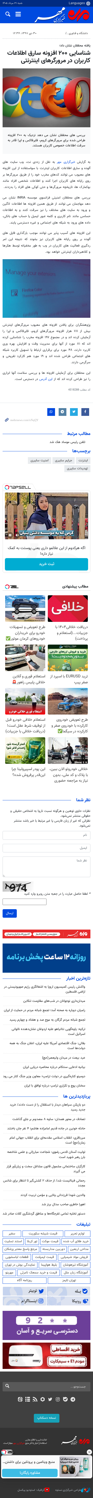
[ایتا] (20, 1400)
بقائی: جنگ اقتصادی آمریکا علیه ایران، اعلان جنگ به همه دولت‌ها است (47, 1046)
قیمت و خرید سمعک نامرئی (38, 1272)
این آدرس (45, 379)
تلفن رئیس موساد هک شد (67, 442)
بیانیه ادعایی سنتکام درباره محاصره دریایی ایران (54, 1067)
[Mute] (17, 535)
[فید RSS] (35, 1400)
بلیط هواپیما (49, 1264)
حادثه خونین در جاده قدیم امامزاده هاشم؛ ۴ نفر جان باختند (46, 1128)
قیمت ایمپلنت (44, 1257)
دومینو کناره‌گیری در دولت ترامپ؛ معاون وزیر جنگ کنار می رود (44, 1076)
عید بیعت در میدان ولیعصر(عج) (63, 1057)
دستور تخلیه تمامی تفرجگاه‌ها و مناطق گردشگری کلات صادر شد (44, 1213)
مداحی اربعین (79, 1249)
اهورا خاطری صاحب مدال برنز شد (63, 1204)
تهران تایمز (69, 1280)
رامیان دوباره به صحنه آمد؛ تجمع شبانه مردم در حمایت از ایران (44, 1010)
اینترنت (83, 460)
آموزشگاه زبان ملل (76, 1272)
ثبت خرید (46, 564)
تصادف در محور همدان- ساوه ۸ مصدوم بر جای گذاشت (48, 1119)
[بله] (65, 1400)
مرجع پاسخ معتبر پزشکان (20, 1249)
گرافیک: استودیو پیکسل (31, 1490)
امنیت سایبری (39, 460)
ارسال (9, 913)
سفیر (12, 1233)
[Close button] (89, 1452)
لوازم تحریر (77, 1233)
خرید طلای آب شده (76, 1241)
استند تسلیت (13, 1241)
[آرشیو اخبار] (27, 1400)
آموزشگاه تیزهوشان (75, 1264)
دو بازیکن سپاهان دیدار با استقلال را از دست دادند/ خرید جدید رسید (47, 1107)
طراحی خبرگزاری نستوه (68, 1490)
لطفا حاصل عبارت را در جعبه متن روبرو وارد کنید (57, 894)
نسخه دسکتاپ (46, 1418)
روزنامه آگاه (24, 1280)
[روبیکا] (43, 1400)
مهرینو (9, 1272)
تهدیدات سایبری (77, 468)
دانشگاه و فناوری (78, 33)
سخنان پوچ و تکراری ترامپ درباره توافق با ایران (54, 1085)
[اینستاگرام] (58, 1400)
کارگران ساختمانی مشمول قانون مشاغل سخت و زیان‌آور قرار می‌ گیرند (45, 1169)
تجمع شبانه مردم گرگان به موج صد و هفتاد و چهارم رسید (47, 1020)
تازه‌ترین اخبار (78, 978)
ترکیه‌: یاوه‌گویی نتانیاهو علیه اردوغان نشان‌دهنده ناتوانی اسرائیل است (48, 1032)
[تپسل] (7, 487)
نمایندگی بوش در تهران (20, 1264)
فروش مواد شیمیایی (74, 1257)
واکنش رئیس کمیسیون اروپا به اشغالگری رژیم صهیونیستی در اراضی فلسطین (44, 989)
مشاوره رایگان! (30, 1473)
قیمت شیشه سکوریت (43, 1233)
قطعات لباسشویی (16, 1257)
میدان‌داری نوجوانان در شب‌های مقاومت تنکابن (54, 1001)
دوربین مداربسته (53, 1249)
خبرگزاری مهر (66, 162)
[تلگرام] (73, 1400)
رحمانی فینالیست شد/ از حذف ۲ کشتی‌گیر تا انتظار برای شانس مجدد (44, 1183)
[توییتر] (50, 1400)
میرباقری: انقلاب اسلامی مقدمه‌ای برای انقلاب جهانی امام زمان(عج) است (47, 1140)
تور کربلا (32, 1241)
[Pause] (10, 535)
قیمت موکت (50, 1241)
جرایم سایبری (63, 460)
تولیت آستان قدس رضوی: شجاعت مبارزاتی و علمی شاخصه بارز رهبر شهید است (46, 1155)
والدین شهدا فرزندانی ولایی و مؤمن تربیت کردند (52, 1195)
